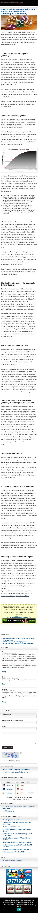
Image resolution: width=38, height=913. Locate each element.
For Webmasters (8, 811)
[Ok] (35, 905)
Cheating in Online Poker (11, 820)
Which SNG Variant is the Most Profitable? (17, 842)
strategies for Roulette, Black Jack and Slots (15, 596)
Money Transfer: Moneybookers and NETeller (18, 643)
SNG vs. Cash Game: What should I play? (17, 849)
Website (4, 726)
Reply (4, 671)
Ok (19, 909)
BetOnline (9, 785)
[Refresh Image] (21, 753)
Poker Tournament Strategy (12, 860)
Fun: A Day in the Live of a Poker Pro (15, 772)
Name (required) (6, 714)
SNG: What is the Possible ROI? (14, 852)
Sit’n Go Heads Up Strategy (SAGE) (15, 642)
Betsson (9, 793)
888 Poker (9, 789)
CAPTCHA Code (14, 761)
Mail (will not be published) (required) (12, 720)
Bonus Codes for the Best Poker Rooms (16, 769)
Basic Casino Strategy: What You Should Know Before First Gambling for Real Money (18, 11)
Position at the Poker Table (12, 827)
